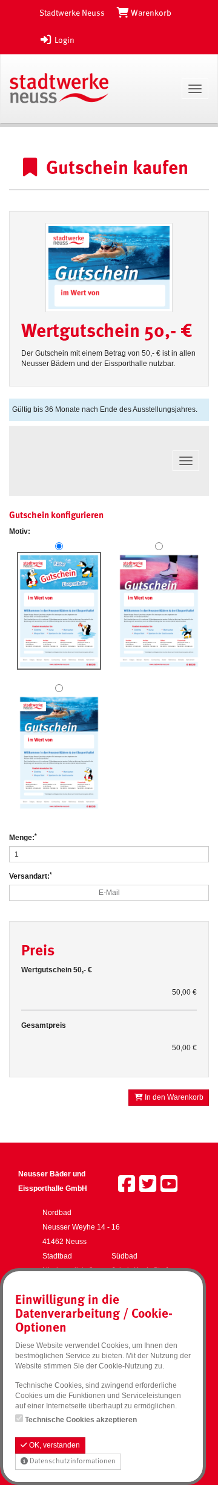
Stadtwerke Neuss (72, 13)
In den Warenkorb (173, 1097)
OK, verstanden (53, 1445)
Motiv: (19, 531)
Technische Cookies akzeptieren (81, 1420)
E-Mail (109, 892)
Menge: (23, 837)
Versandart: (30, 875)
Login (63, 40)
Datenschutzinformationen (72, 1461)
